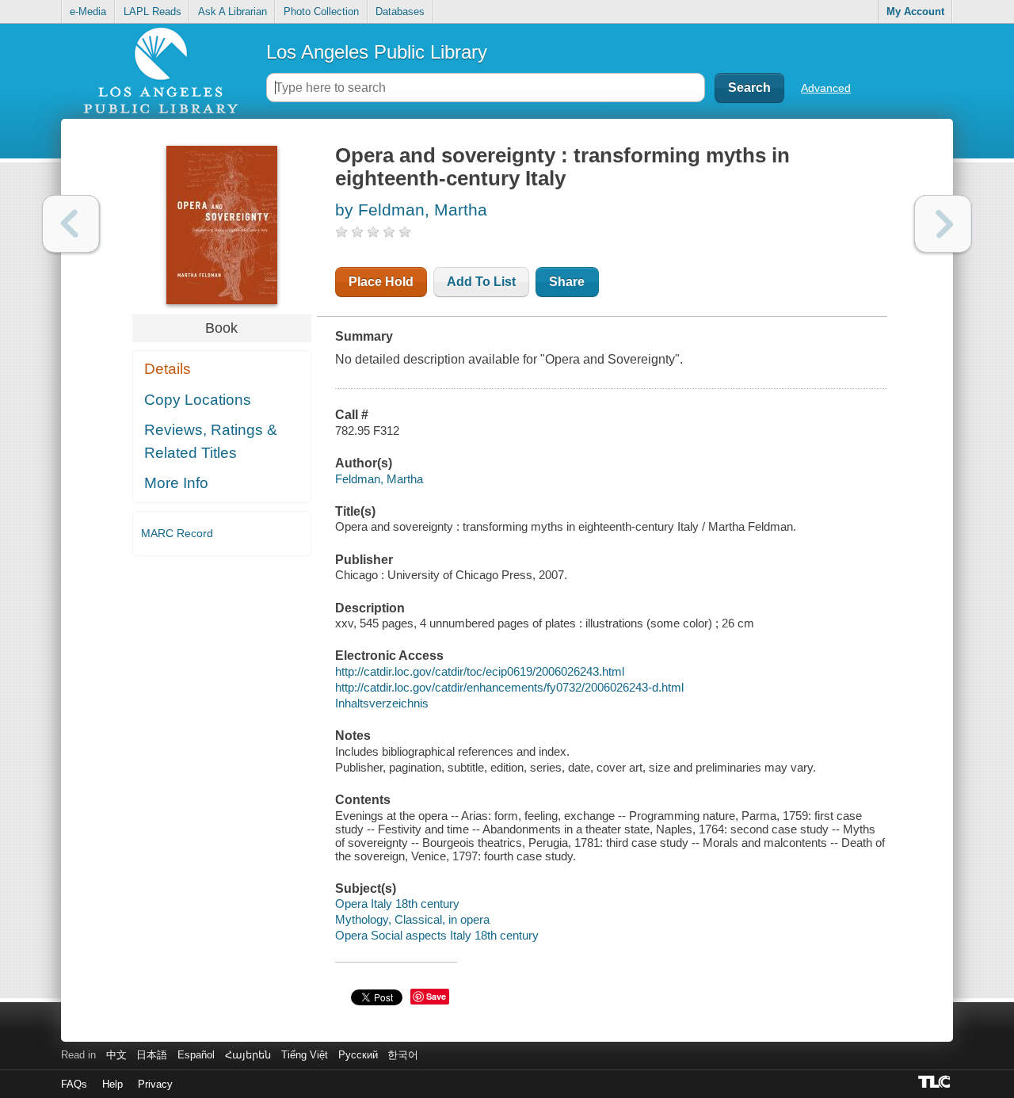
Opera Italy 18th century (397, 903)
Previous (71, 224)
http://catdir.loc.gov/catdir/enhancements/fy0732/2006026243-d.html (509, 687)
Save (436, 996)
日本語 (151, 1055)
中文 (116, 1055)
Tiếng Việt (304, 1055)
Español (196, 1055)
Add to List (481, 281)
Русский (358, 1055)
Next (943, 224)
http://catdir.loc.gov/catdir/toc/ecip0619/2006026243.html (479, 671)
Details (167, 368)
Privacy (155, 1084)
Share (567, 281)
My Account (915, 11)
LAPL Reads (152, 11)
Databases (400, 11)
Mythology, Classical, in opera (412, 919)
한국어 (402, 1055)
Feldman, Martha (379, 479)
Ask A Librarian (232, 11)
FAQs (74, 1084)
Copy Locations (197, 399)
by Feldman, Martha (411, 209)
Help (112, 1084)
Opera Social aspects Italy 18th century (437, 935)
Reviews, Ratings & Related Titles (210, 441)
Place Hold (381, 281)
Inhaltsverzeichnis (382, 703)
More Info (176, 483)
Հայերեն (248, 1055)
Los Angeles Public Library (376, 52)
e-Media (88, 11)
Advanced (826, 88)
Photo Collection (321, 11)
